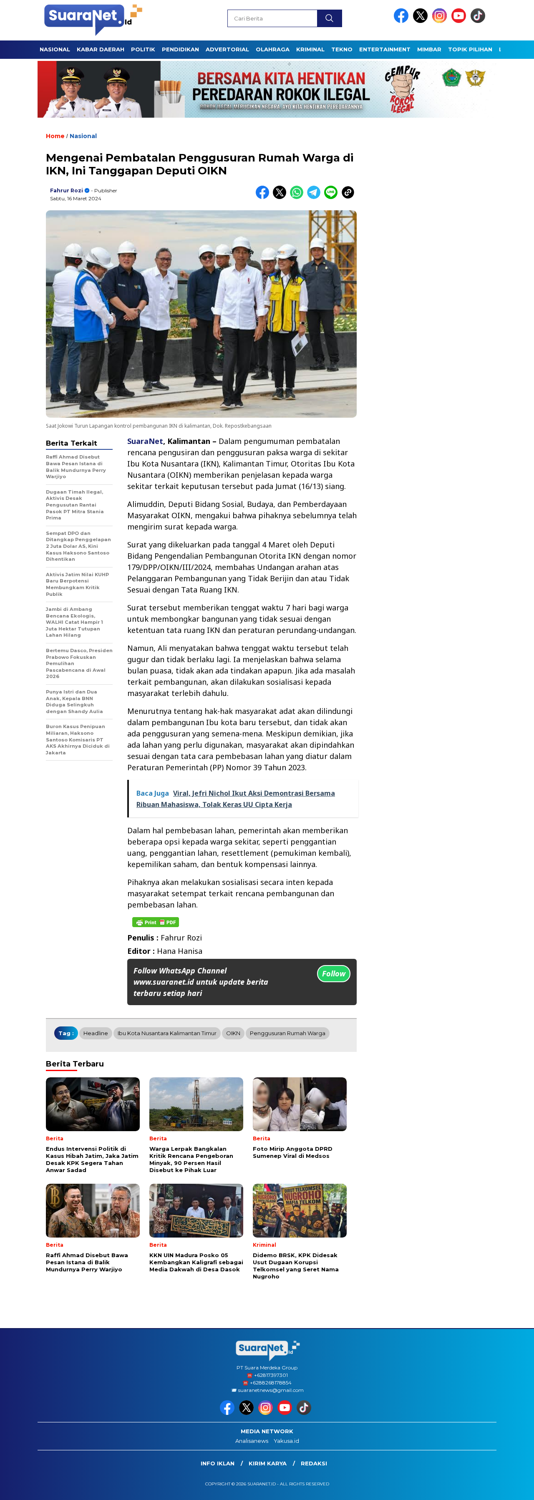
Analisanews (251, 1440)
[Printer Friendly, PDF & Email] (155, 922)
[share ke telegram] (315, 197)
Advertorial (227, 49)
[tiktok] (479, 21)
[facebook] (402, 21)
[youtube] (460, 21)
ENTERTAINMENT (385, 49)
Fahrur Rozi (66, 190)
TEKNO (342, 49)
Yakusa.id (286, 1440)
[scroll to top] (511, 1487)
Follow (333, 973)
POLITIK (143, 49)
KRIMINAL (310, 49)
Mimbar (429, 49)
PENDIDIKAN (180, 49)
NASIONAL (55, 49)
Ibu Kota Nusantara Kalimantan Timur (167, 1033)
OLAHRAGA (273, 49)
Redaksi (314, 1463)
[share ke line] (332, 197)
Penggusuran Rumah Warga (287, 1033)
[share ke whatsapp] (298, 197)
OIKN (233, 1033)
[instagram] (441, 21)
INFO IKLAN (217, 1463)
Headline (95, 1033)
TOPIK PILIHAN (470, 49)
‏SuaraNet (145, 441)
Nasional (83, 136)
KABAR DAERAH (100, 49)
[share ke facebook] (264, 197)
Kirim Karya (268, 1463)
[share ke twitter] (281, 197)
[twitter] (422, 21)
